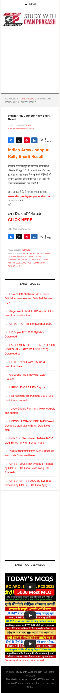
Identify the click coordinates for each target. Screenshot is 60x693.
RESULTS (26, 250)
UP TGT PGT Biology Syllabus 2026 (30, 324)
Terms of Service (45, 683)
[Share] (34, 140)
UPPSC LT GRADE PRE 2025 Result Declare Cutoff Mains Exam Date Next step (29, 425)
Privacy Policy (22, 683)
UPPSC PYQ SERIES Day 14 (27, 387)
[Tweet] (19, 140)
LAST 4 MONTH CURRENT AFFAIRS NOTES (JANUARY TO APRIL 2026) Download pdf (30, 349)
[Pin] (27, 140)
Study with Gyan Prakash (29, 672)
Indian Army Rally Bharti (36, 253)
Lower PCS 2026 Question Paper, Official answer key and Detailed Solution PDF (29, 298)
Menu (32, 4)
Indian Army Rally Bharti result (25, 256)
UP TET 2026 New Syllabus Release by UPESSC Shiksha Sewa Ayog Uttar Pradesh (29, 468)
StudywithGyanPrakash (30, 19)
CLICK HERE (20, 219)
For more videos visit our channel (24, 660)
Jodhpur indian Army (19, 260)
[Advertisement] (30, 59)
